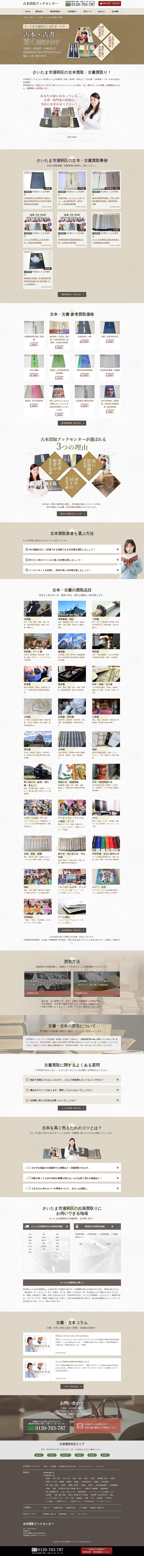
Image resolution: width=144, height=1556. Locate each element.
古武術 (93, 1478)
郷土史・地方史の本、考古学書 (78, 1495)
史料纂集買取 (114, 1485)
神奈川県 (64, 1455)
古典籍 (48, 1488)
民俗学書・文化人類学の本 (99, 1495)
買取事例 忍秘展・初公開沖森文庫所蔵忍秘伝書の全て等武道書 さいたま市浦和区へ (37, 281)
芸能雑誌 (79, 1498)
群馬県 (104, 1455)
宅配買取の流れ (71, 1507)
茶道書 (76, 1481)
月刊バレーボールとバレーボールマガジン (72, 1336)
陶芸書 (69, 1481)
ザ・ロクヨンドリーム (104, 1501)
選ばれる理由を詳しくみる (71, 514)
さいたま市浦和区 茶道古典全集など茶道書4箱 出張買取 (105, 241)
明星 (86, 1498)
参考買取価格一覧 (48, 1472)
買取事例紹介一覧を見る (71, 294)
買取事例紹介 (55, 11)
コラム (72, 1514)
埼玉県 (41, 17)
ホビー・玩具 (69, 1498)
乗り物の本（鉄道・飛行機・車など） (70, 1488)
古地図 (63, 1485)
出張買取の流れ (58, 1507)
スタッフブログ (82, 1514)
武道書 (48, 1478)
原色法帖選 (104, 1481)
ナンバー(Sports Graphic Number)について (72, 1361)
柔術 (80, 1478)
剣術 (86, 1478)
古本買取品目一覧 (48, 1475)
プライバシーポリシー (85, 1466)
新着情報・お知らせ (49, 1514)
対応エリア (87, 11)
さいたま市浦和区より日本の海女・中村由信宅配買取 (36, 241)
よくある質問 (83, 1507)
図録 (54, 1488)
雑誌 (111, 1495)
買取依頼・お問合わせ (97, 1507)
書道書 (96, 1481)
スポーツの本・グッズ (68, 1492)
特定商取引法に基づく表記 (67, 1466)
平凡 (92, 1498)
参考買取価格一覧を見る (71, 423)
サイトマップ (100, 1466)
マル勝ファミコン (75, 1501)
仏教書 (83, 1485)
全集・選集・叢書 (59, 1495)
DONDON (109, 1498)
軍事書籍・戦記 (102, 1478)
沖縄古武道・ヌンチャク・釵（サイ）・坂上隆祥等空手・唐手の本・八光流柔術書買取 (71, 201)
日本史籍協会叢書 (101, 1485)
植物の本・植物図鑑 (91, 1488)
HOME (28, 11)
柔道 (74, 1478)
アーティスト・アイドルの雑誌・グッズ (101, 1492)
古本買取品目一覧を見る (71, 930)
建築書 (62, 1481)
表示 (74, 137)
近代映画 (99, 1498)
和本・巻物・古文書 (52, 1485)
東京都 (38, 1455)
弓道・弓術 (66, 1478)
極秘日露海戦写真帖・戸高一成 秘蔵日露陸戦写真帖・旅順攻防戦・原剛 (105, 201)
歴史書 (90, 1485)
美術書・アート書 (51, 1481)
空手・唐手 (56, 1478)
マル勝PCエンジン (61, 1501)
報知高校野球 (82, 1492)
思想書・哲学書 (73, 1485)
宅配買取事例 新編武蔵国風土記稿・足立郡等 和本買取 (70, 241)
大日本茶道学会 (86, 1481)
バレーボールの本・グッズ (54, 1498)
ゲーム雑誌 (49, 1501)
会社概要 (115, 11)
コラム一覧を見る (71, 1386)
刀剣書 (112, 1478)
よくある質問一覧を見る (71, 1108)
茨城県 (78, 1455)
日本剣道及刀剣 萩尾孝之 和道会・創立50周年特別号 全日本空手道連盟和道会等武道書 (37, 201)
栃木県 (91, 1455)
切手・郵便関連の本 (52, 1492)
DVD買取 (48, 1495)
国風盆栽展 (104, 1488)
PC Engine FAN (89, 1501)
